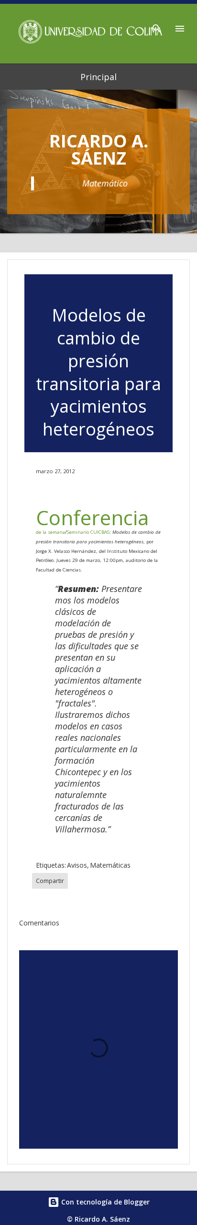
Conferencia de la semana (92, 519)
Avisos (77, 865)
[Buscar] (157, 25)
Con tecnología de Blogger (104, 1201)
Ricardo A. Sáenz (98, 149)
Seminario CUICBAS (88, 532)
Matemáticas (110, 865)
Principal (98, 77)
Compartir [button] (50, 881)
